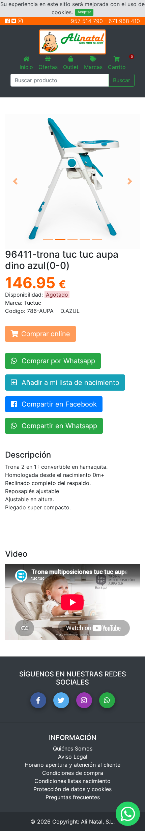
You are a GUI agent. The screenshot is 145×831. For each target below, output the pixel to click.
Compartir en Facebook (58, 404)
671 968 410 (124, 21)
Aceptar (84, 12)
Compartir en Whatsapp (58, 426)
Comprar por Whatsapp (57, 361)
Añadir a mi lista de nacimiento (69, 382)
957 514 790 (87, 21)
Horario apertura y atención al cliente (72, 764)
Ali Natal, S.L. (98, 821)
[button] (15, 181)
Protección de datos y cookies (72, 789)
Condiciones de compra (72, 772)
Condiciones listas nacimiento (72, 781)
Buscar (121, 80)
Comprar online (45, 334)
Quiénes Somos (72, 748)
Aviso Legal (72, 756)
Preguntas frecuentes (73, 797)
